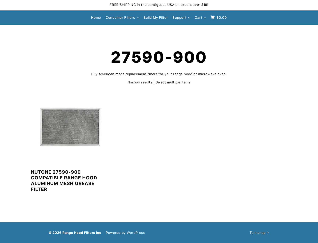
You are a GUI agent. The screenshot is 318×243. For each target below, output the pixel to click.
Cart (198, 17)
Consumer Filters (120, 17)
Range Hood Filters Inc (81, 233)
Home (96, 17)
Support (179, 17)
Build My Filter (156, 17)
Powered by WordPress (125, 233)
